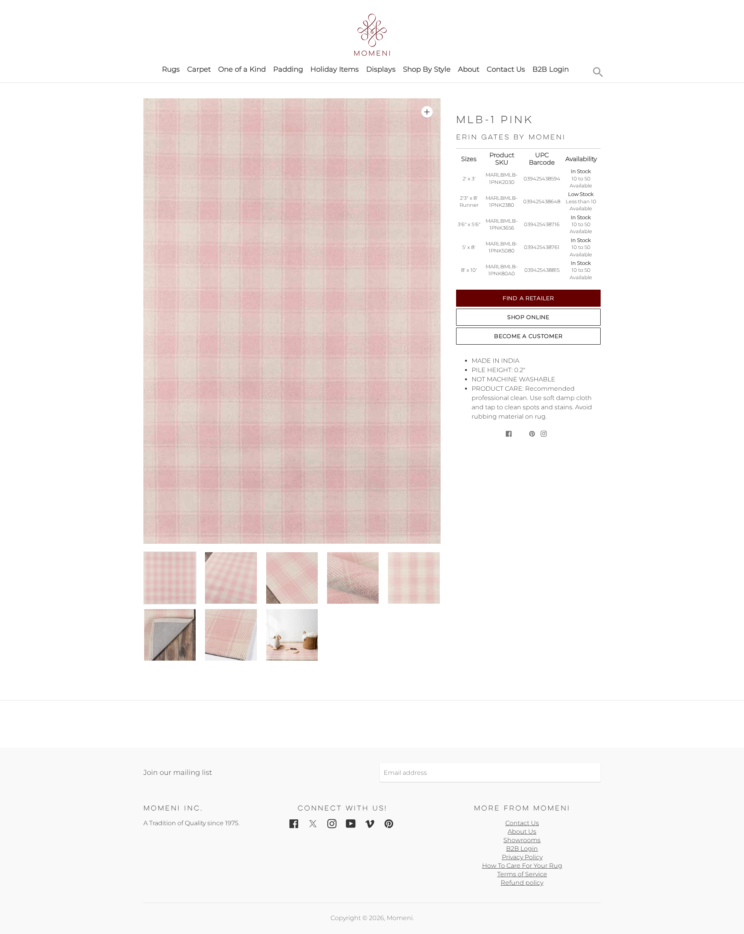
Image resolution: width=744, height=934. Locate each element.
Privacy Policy (522, 857)
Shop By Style (427, 69)
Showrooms (522, 840)
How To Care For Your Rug (522, 865)
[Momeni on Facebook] (294, 823)
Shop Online (528, 317)
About (468, 69)
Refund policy (522, 882)
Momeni (400, 918)
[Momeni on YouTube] (351, 823)
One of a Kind (242, 69)
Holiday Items (334, 69)
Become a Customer (528, 336)
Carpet (199, 69)
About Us (522, 831)
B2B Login (550, 69)
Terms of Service (522, 874)
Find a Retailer (528, 298)
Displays (381, 69)
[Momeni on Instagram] (332, 823)
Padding (288, 69)
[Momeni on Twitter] (313, 823)
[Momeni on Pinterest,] (389, 823)
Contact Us (506, 69)
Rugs (171, 69)
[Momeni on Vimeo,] (370, 823)
